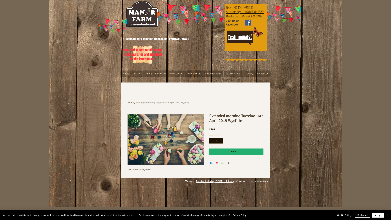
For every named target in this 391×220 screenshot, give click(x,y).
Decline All (362, 215)
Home (131, 102)
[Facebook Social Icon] (248, 23)
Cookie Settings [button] (344, 215)
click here (138, 50)
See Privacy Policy (237, 215)
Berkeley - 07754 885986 (244, 16)
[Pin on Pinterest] (217, 163)
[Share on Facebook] (211, 163)
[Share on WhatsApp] (223, 163)
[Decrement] (212, 140)
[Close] (387, 215)
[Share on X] (228, 163)
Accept (378, 215)
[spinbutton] (216, 140)
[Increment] (221, 140)
